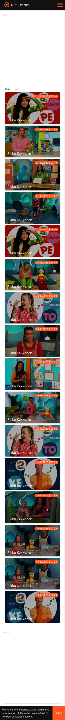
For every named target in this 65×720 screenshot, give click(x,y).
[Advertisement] (32, 50)
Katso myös (12, 89)
